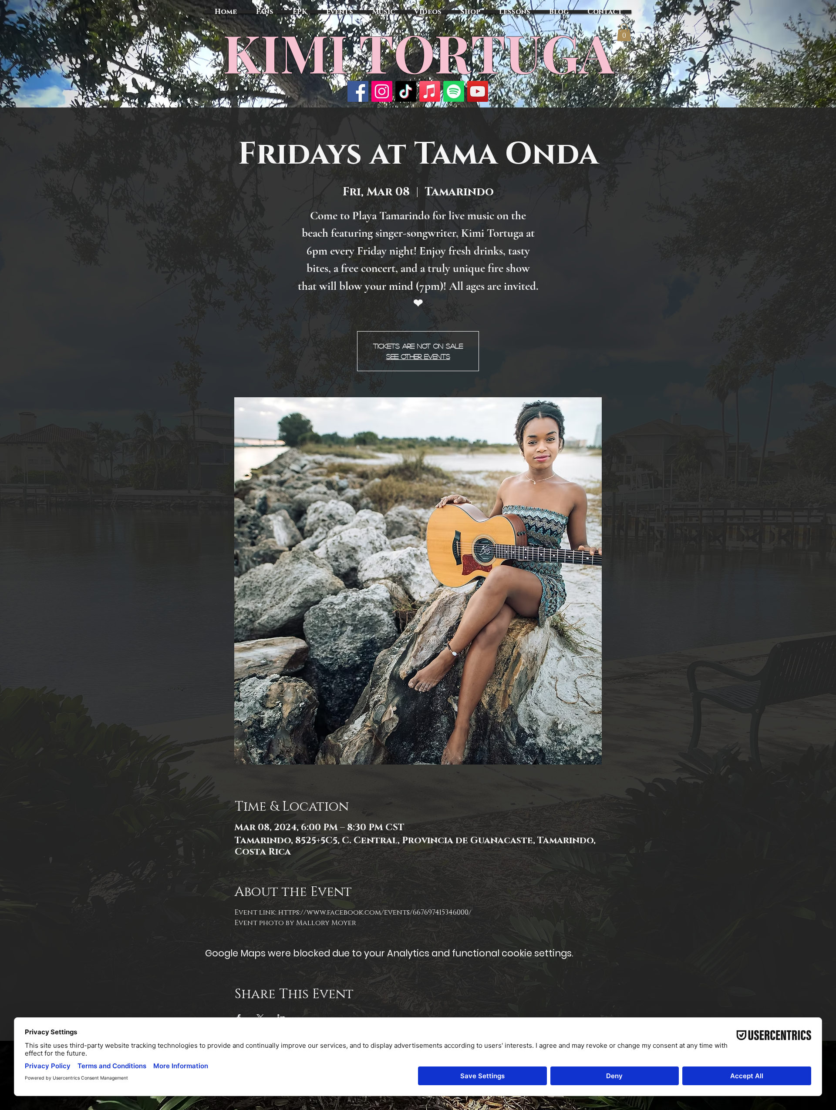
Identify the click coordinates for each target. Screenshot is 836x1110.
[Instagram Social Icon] (381, 91)
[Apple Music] (429, 91)
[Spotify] (453, 91)
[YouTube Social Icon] (477, 91)
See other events (418, 356)
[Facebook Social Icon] (357, 91)
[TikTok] (405, 91)
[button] (624, 32)
